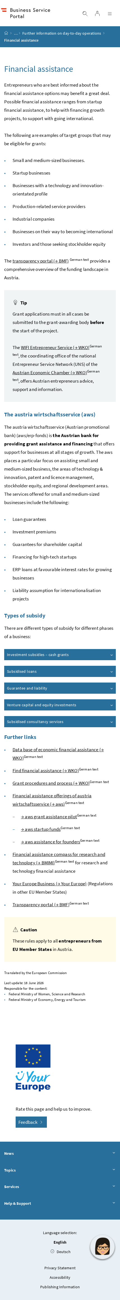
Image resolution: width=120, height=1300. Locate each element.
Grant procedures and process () (51, 783)
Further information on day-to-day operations (61, 33)
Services (11, 1186)
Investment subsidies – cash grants (38, 654)
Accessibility (60, 1277)
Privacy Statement (60, 1267)
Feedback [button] (28, 1122)
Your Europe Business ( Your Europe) (50, 884)
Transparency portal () (41, 904)
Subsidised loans (22, 671)
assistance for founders (50, 842)
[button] (102, 1247)
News (9, 1153)
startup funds (41, 829)
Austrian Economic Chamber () (50, 372)
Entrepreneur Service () (55, 347)
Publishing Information (60, 1286)
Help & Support (17, 1203)
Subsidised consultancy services (35, 721)
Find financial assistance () (46, 770)
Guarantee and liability (27, 688)
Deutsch (63, 1251)
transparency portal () (41, 261)
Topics (10, 1170)
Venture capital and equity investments (41, 704)
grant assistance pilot (49, 817)
